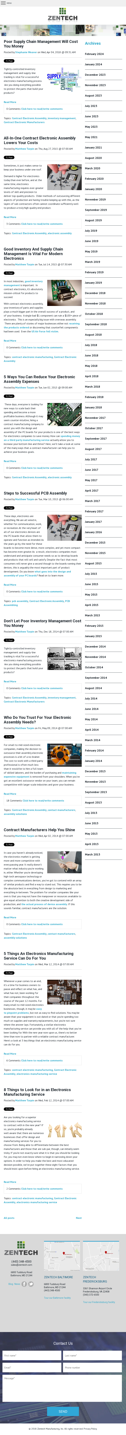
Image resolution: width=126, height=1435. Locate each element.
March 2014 (92, 740)
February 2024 (94, 54)
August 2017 (93, 449)
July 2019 (91, 231)
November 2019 (95, 199)
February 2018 (94, 397)
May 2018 (91, 366)
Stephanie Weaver (26, 52)
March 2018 (92, 386)
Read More (10, 102)
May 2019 (91, 251)
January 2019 (93, 282)
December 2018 (95, 293)
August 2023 (93, 95)
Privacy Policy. (90, 1428)
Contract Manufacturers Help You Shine (39, 830)
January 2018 (93, 407)
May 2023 (91, 127)
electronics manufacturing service (37, 1073)
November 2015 (95, 553)
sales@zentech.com (21, 1265)
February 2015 (94, 626)
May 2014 (91, 719)
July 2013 (91, 813)
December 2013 (95, 771)
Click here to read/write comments (42, 108)
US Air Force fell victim (45, 331)
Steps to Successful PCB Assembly (35, 493)
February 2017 (94, 511)
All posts (9, 1217)
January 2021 (93, 147)
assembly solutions (15, 814)
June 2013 (91, 823)
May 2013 (91, 833)
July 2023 (91, 106)
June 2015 (91, 584)
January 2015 (93, 636)
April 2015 (91, 605)
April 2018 (91, 376)
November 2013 (95, 782)
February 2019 (94, 272)
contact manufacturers (61, 810)
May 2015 (91, 594)
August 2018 (93, 334)
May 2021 (91, 137)
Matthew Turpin (24, 148)
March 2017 (92, 501)
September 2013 (96, 792)
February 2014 (94, 750)
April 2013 (91, 844)
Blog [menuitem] (11, 1284)
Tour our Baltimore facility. (57, 1298)
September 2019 (96, 210)
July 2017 (91, 459)
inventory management (62, 118)
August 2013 (93, 802)
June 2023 (91, 116)
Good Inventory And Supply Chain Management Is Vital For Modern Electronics (33, 254)
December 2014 (95, 646)
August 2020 (93, 158)
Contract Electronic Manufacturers (24, 122)
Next (79, 1217)
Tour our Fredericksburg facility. (99, 1302)
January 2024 (93, 64)
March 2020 (92, 168)
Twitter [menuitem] (31, 1284)
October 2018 (94, 314)
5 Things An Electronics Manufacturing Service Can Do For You (39, 956)
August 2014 (93, 688)
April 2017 (91, 490)
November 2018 (95, 303)
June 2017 (91, 470)
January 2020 (93, 189)
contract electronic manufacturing (32, 357)
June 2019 (91, 241)
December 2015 (95, 542)
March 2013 (92, 854)
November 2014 (95, 657)
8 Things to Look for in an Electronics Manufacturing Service (37, 1092)
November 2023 (95, 85)
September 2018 (96, 324)
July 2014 (91, 698)
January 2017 (93, 522)
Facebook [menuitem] (24, 1284)
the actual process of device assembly (44, 904)
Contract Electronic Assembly (29, 118)
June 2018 (91, 355)
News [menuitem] (17, 1284)
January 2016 (93, 532)
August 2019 (93, 220)
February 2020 (94, 179)
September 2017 (96, 438)
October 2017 (94, 428)
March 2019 (92, 262)
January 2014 (93, 761)
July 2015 (91, 574)
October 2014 (94, 667)
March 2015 (92, 615)
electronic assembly (60, 233)
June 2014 (91, 709)
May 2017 (91, 480)
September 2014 (96, 678)
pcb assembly (20, 601)
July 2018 (91, 345)
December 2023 (95, 75)
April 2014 (91, 730)
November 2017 (95, 418)
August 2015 (93, 563)
